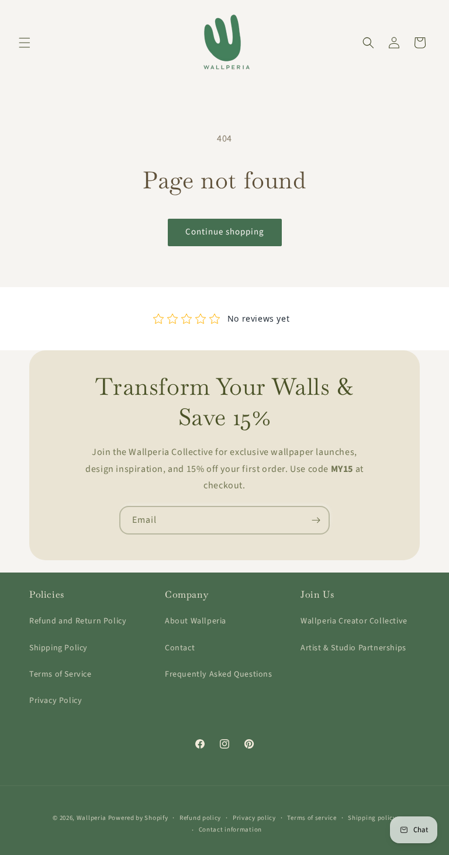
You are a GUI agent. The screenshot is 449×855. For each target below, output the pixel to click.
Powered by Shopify (138, 817)
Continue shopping (224, 232)
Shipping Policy (58, 648)
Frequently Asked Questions (218, 674)
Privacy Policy (55, 700)
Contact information (230, 829)
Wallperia (91, 817)
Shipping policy (372, 817)
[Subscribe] (316, 520)
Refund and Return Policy (77, 621)
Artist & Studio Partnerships (353, 648)
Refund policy (200, 817)
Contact (180, 648)
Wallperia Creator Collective (354, 621)
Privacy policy (254, 817)
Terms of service (311, 817)
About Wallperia (195, 621)
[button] (24, 43)
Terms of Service (60, 674)
